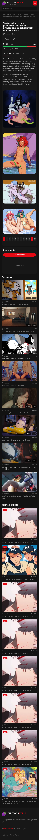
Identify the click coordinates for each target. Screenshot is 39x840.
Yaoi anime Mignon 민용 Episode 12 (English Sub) (17, 542)
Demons (29, 77)
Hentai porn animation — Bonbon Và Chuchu (16, 359)
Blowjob (20, 84)
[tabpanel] (19, 71)
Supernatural (22, 74)
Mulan (29, 71)
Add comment (20, 254)
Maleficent (6, 68)
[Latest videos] (20, 504)
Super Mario (13, 66)
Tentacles (6, 79)
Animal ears (22, 79)
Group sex (6, 84)
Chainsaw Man (29, 66)
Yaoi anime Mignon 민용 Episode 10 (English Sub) (17, 653)
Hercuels (21, 66)
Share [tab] (17, 54)
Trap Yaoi (14, 79)
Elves (22, 82)
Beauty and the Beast (18, 68)
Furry (29, 79)
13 (35, 239)
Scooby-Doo (19, 64)
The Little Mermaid (14, 59)
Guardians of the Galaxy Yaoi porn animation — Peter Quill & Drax (19, 468)
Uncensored (7, 77)
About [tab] (9, 54)
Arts (14, 14)
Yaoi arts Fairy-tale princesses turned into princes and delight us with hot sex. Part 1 (19, 802)
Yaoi (15, 74)
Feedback (5, 835)
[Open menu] (35, 3)
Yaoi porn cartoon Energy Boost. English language (18, 579)
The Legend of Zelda (28, 59)
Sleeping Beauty (29, 64)
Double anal (16, 77)
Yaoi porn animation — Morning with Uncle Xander (18, 331)
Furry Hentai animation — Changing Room (15, 304)
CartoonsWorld (7, 14)
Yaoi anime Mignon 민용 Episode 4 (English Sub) (17, 727)
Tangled (12, 64)
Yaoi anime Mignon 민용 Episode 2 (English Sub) (17, 690)
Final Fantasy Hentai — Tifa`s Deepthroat (15, 413)
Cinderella (17, 61)
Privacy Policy (14, 835)
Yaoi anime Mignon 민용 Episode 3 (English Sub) (17, 764)
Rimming (6, 82)
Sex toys (28, 82)
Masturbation (14, 82)
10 (29, 239)
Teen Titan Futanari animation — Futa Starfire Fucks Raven (18, 497)
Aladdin (11, 61)
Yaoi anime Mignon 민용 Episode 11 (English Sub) (17, 616)
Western (27, 84)
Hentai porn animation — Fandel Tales (14, 386)
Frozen (5, 61)
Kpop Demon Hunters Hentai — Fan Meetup (16, 440)
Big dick (14, 84)
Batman (5, 66)
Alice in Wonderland (19, 71)
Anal (23, 77)
